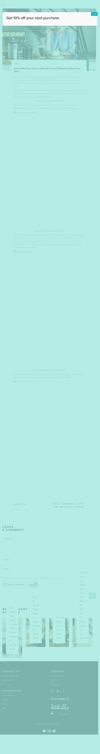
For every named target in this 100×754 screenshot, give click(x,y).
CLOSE (94, 14)
